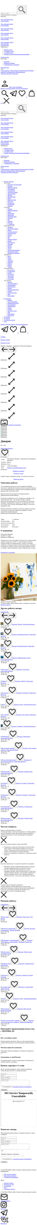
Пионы (10, 235)
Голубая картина (10, 72)
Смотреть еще (5, 45)
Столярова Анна (9, 51)
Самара (10, 291)
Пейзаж (10, 209)
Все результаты (13, 73)
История (10, 218)
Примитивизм (12, 200)
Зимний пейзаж (12, 239)
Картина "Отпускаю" (23, 669)
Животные (11, 215)
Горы (9, 236)
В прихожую (11, 271)
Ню (9, 219)
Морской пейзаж (12, 210)
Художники (7, 298)
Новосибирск (11, 286)
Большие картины (13, 251)
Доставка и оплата (9, 320)
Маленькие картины (14, 253)
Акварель (10, 261)
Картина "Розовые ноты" (26, 963)
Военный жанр (12, 216)
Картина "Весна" (17, 624)
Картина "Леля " (19, 998)
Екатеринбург (12, 285)
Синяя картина (14, 70)
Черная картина (20, 72)
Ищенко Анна (8, 50)
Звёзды (10, 247)
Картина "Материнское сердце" (21, 658)
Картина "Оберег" (20, 681)
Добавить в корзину (18, 471)
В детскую (11, 279)
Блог (5, 321)
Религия (10, 222)
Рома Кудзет (4, 965)
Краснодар (11, 315)
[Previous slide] (4, 349)
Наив (9, 198)
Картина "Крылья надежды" (20, 634)
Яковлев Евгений (6, 1010)
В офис (10, 273)
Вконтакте (4, 1223)
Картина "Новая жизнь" (26, 771)
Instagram (3, 1209)
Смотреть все (5, 612)
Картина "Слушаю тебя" (26, 987)
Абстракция (11, 189)
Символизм (11, 204)
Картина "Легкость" (22, 975)
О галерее (7, 318)
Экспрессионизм (12, 192)
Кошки (10, 241)
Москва (10, 282)
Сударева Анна (8, 53)
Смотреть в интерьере (14, 425)
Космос (10, 245)
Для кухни (11, 276)
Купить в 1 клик (18, 473)
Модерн (10, 195)
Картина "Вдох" (19, 704)
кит (18, 468)
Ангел (9, 248)
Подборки (7, 317)
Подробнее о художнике (8, 552)
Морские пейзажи (9, 63)
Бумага (10, 265)
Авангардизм (11, 193)
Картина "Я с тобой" (23, 714)
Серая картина (5, 70)
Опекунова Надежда (29, 624)
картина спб (22, 468)
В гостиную (11, 270)
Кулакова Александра (25, 942)
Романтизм (11, 203)
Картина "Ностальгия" (24, 1009)
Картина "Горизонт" (22, 795)
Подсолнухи (11, 242)
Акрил (9, 259)
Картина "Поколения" (23, 736)
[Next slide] (12, 349)
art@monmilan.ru (5, 1201)
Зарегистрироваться (22, 88)
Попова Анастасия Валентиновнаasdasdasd (16, 54)
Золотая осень (12, 233)
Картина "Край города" (25, 952)
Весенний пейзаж (13, 229)
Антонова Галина (6, 953)
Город (9, 212)
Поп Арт (10, 201)
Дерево (10, 267)
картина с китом (12, 468)
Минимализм (11, 197)
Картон (10, 264)
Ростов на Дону (12, 311)
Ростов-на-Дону (12, 292)
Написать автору (18, 479)
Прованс (10, 206)
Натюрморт (11, 213)
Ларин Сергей (5, 988)
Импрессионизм (12, 187)
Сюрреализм (11, 190)
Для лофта (11, 277)
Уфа (9, 294)
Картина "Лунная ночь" (25, 806)
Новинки (7, 61)
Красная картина (24, 70)
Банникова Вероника (30, 998)
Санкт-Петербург (13, 283)
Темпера (10, 262)
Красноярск (11, 296)
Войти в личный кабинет (8, 88)
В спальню (11, 274)
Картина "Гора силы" (23, 917)
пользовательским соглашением (22, 1086)
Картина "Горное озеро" (26, 818)
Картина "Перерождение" (19, 646)
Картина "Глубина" (21, 783)
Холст (9, 256)
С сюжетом (11, 224)
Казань (10, 288)
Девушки (10, 244)
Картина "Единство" (23, 693)
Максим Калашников (26, 1022)
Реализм (10, 186)
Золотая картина (12, 232)
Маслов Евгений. (15, 930)
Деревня (10, 227)
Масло (9, 257)
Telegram (3, 1216)
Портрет (10, 221)
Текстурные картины (14, 250)
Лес (9, 238)
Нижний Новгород (13, 289)
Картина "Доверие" (17, 726)
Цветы (9, 230)
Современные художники (11, 64)
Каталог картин (9, 181)
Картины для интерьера (15, 184)
